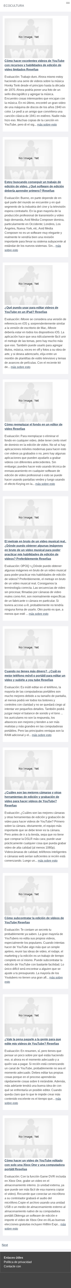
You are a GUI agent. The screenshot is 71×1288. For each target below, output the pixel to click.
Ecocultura (14, 5)
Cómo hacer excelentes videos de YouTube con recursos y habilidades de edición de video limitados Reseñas (34, 65)
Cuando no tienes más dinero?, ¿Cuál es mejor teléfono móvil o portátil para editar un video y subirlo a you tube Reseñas (35, 676)
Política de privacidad (18, 1262)
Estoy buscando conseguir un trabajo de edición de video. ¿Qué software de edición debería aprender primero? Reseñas (34, 186)
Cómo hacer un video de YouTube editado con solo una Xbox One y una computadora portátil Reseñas (35, 1165)
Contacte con (12, 1266)
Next (5, 1245)
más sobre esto (47, 124)
